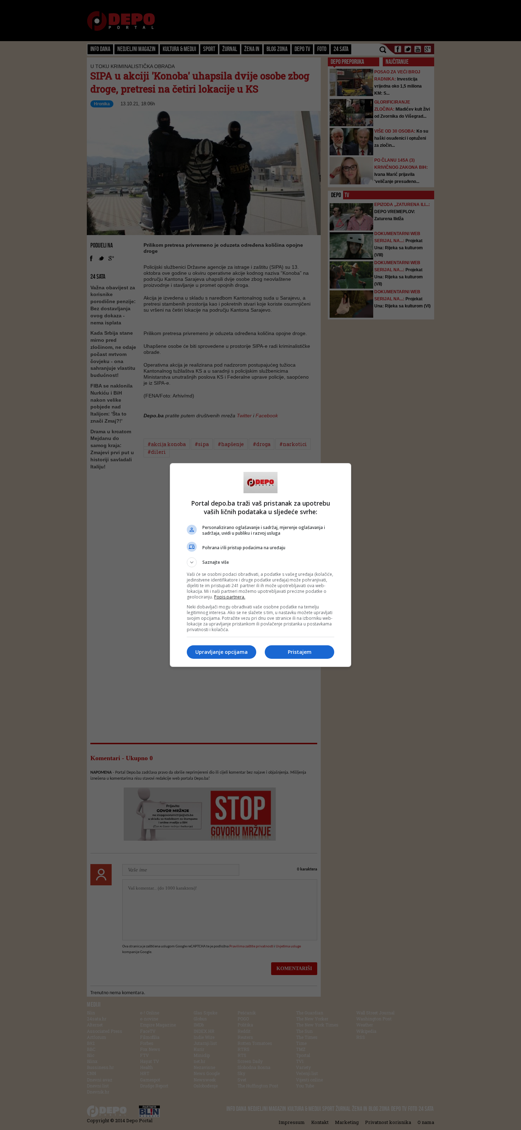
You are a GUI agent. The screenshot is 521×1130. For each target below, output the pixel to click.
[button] (260, 562)
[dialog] (260, 565)
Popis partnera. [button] (229, 597)
